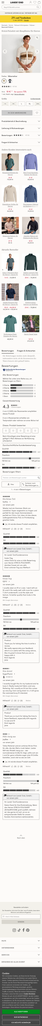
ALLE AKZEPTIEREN (21, 1012)
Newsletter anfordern (21, 907)
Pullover (32, 25)
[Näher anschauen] (37, 38)
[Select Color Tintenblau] (10, 81)
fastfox (5, 502)
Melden (28, 529)
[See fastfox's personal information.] (10, 502)
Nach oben (21, 838)
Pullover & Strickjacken (21, 25)
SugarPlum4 (7, 674)
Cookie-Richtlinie (29, 994)
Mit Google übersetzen (10, 600)
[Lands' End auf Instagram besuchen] (14, 930)
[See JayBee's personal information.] (10, 739)
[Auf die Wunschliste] (37, 112)
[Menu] (3, 2)
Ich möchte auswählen (21, 1023)
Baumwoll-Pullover (7, 27)
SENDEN (21, 922)
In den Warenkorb (17, 113)
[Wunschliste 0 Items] (34, 2)
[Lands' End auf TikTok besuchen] (18, 930)
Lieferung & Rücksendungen (13, 128)
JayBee (5, 739)
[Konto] (30, 2)
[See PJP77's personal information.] (9, 581)
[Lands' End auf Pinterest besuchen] (27, 930)
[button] (6, 430)
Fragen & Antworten (10, 142)
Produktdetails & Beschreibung (14, 121)
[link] (16, 406)
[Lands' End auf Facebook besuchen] (23, 930)
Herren (11, 25)
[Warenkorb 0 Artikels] (39, 2)
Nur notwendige (21, 1017)
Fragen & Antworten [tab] (26, 350)
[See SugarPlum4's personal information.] (14, 674)
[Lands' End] (16, 2)
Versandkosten (19, 94)
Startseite (5, 25)
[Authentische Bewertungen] (14, 370)
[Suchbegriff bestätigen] (38, 7)
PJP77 (5, 581)
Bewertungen (8, 350)
